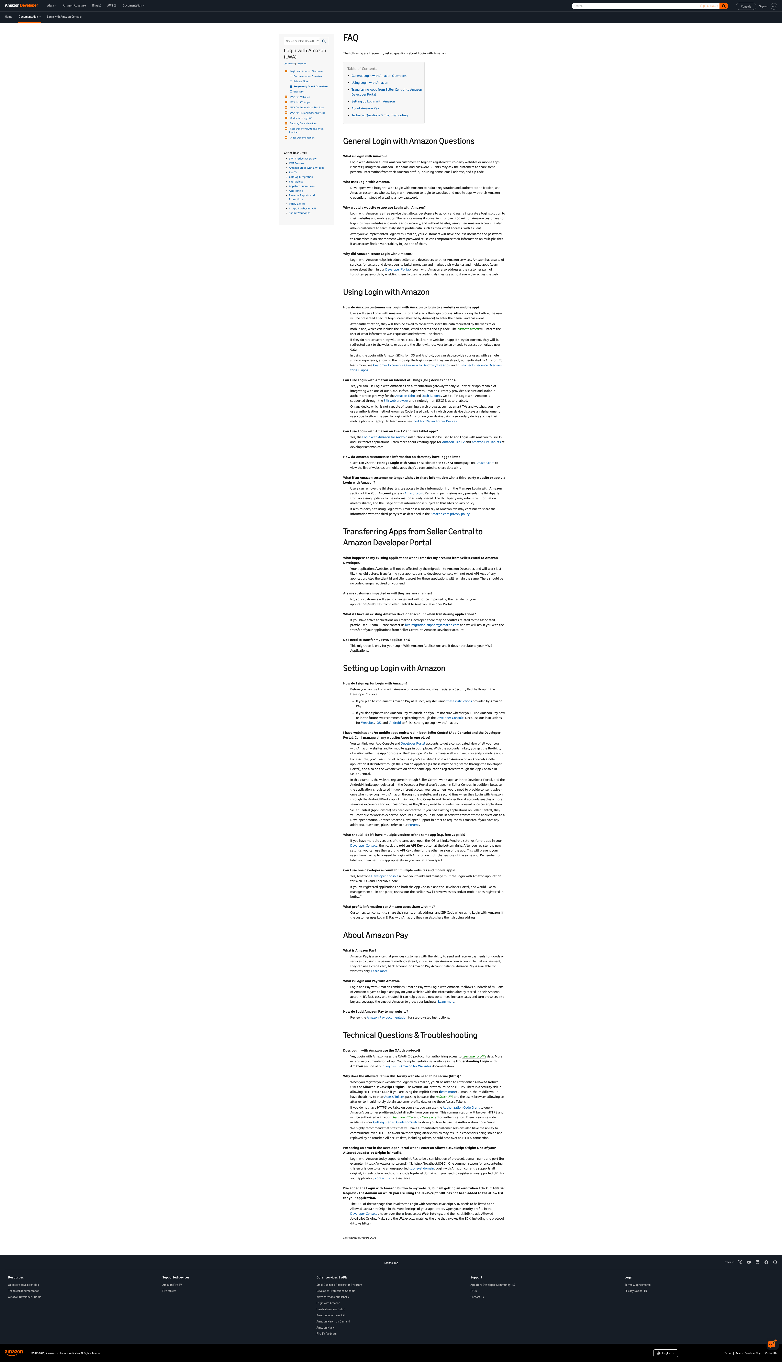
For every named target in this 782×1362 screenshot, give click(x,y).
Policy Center (297, 203)
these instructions (459, 701)
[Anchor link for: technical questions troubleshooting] (482, 1034)
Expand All (301, 63)
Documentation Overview (308, 76)
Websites (367, 723)
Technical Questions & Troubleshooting (379, 115)
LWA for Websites (300, 97)
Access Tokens (394, 1097)
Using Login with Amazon (369, 82)
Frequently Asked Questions (311, 86)
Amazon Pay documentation (387, 1017)
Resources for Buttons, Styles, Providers (306, 130)
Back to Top (391, 1263)
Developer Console (449, 718)
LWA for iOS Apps (300, 102)
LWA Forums (296, 163)
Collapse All (289, 63)
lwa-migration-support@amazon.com (432, 625)
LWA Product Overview (302, 158)
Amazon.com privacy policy (450, 514)
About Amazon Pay (365, 108)
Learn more (379, 971)
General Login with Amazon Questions (378, 76)
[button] (324, 41)
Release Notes (302, 81)
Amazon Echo (405, 396)
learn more (448, 1092)
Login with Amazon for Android (384, 437)
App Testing (296, 190)
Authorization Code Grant (461, 1107)
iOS (378, 723)
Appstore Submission (302, 186)
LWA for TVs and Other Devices (307, 112)
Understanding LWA (301, 118)
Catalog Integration (301, 176)
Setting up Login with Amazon (373, 101)
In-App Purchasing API (302, 208)
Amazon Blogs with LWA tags (306, 167)
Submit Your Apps (299, 213)
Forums (413, 825)
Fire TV (293, 172)
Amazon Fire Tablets (486, 442)
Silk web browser (396, 400)
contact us (382, 1178)
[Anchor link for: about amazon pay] (412, 934)
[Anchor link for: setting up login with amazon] (450, 667)
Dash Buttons (431, 396)
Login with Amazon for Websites (407, 1066)
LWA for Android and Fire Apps (307, 107)
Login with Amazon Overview (306, 71)
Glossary (298, 91)
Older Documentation (302, 137)
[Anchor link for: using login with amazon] (434, 291)
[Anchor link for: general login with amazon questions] (478, 140)
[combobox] (301, 41)
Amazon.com (485, 463)
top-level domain (421, 1168)
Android (395, 723)
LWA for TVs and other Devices (435, 421)
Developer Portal (397, 269)
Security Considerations (303, 123)
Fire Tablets (296, 181)
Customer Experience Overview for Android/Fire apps (411, 365)
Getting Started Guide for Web (395, 1122)
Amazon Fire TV (453, 442)
